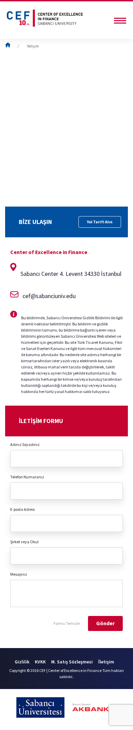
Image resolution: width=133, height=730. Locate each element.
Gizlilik (22, 662)
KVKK (40, 662)
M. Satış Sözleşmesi (72, 662)
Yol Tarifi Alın (100, 221)
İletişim (33, 46)
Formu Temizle (67, 623)
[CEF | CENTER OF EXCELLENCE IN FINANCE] (45, 19)
